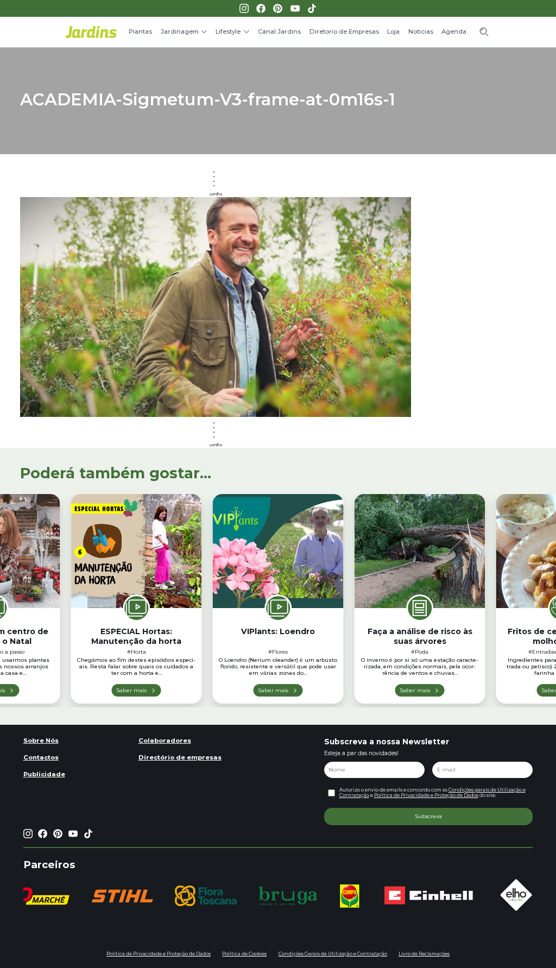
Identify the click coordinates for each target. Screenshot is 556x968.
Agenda (453, 31)
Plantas (140, 31)
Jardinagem (180, 31)
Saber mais (131, 690)
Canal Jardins (279, 31)
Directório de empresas (180, 757)
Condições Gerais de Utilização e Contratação (333, 954)
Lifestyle (228, 31)
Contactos (41, 757)
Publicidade (44, 774)
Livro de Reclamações (424, 954)
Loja (393, 31)
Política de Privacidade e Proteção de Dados (426, 795)
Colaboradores (164, 740)
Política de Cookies (244, 954)
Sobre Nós (41, 740)
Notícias (420, 31)
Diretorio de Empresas (344, 31)
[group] (122, 896)
